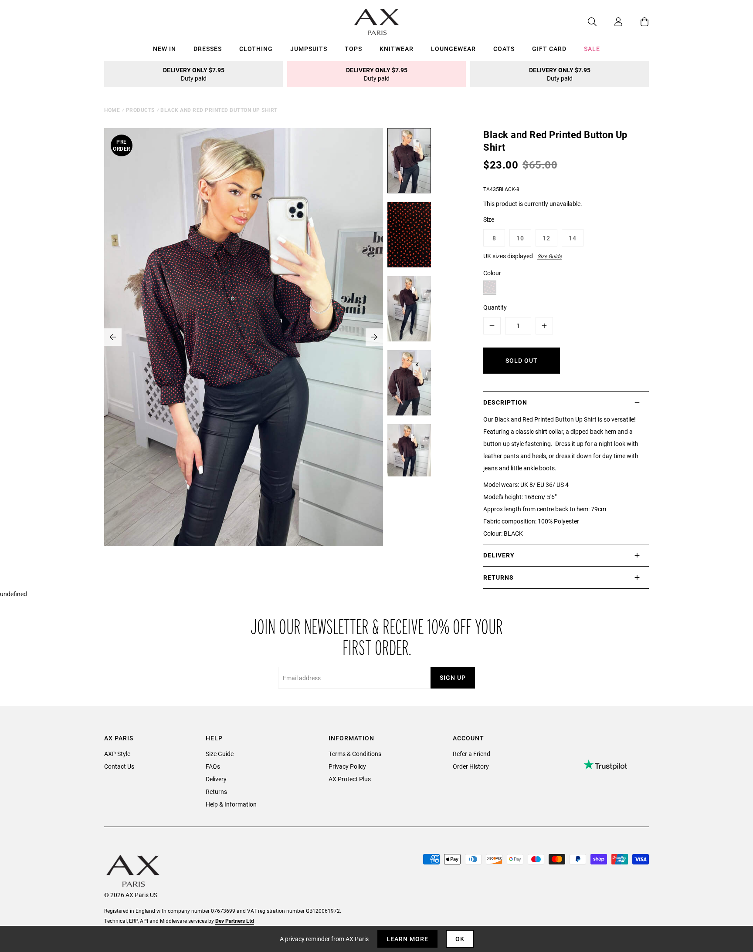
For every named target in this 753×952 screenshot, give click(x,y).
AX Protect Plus (350, 779)
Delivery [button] (499, 555)
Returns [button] (498, 577)
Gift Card (549, 48)
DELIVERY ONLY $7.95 (193, 74)
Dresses (207, 48)
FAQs (213, 766)
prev (113, 337)
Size (488, 219)
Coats (504, 48)
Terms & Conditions (355, 753)
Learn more (407, 939)
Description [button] (505, 402)
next (374, 337)
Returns (216, 791)
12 (546, 238)
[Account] (610, 22)
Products (140, 109)
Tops (353, 48)
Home (112, 109)
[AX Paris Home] (376, 22)
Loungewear (453, 48)
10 (520, 238)
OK (460, 939)
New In (164, 48)
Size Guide (549, 256)
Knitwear (397, 48)
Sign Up (453, 677)
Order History (471, 766)
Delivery (216, 779)
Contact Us (119, 766)
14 (573, 238)
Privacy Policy (347, 766)
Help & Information (231, 804)
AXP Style (117, 753)
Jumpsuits (308, 48)
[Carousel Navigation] (243, 337)
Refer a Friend (471, 753)
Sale (592, 48)
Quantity (495, 307)
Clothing (256, 48)
